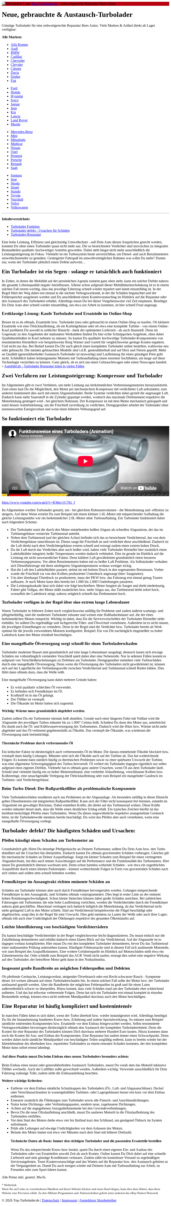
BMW (15, 52)
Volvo (15, 203)
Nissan (15, 148)
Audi (14, 48)
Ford (14, 88)
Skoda (15, 183)
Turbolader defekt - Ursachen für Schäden (40, 230)
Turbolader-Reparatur (26, 234)
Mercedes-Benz (22, 132)
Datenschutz (50, 1200)
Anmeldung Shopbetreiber (97, 1200)
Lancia (15, 116)
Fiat (13, 81)
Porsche (16, 160)
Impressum (69, 1200)
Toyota (15, 195)
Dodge (15, 77)
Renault (16, 164)
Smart (15, 187)
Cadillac (16, 56)
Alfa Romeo (19, 44)
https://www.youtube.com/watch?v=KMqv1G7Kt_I (38, 502)
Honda (15, 92)
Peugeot (16, 156)
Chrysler (17, 64)
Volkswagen (19, 207)
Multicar (16, 144)
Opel (14, 152)
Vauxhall (17, 199)
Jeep (14, 108)
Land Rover (19, 120)
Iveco (14, 100)
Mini (14, 136)
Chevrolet (17, 60)
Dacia (15, 72)
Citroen (16, 68)
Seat (14, 179)
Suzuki (15, 191)
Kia (13, 112)
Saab (14, 168)
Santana (16, 175)
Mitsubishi (18, 140)
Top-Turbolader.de (44, 4)
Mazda (15, 124)
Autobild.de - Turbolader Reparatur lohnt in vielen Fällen (44, 366)
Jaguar (15, 104)
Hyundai (17, 96)
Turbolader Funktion (25, 226)
